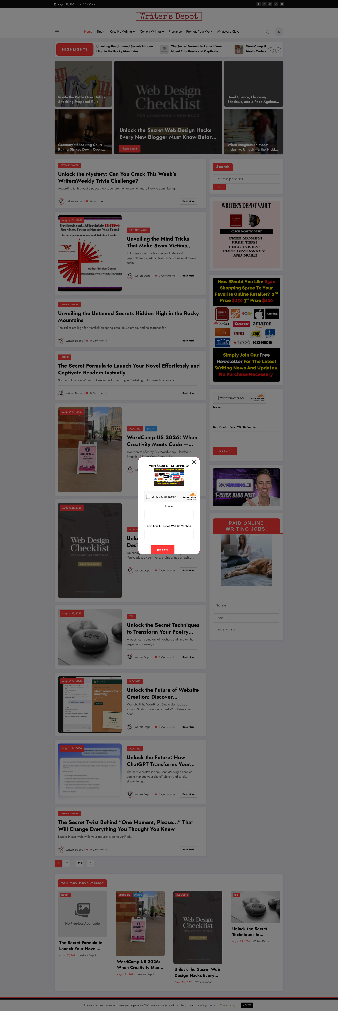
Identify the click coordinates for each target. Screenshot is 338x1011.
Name (169, 506)
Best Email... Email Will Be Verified (169, 526)
